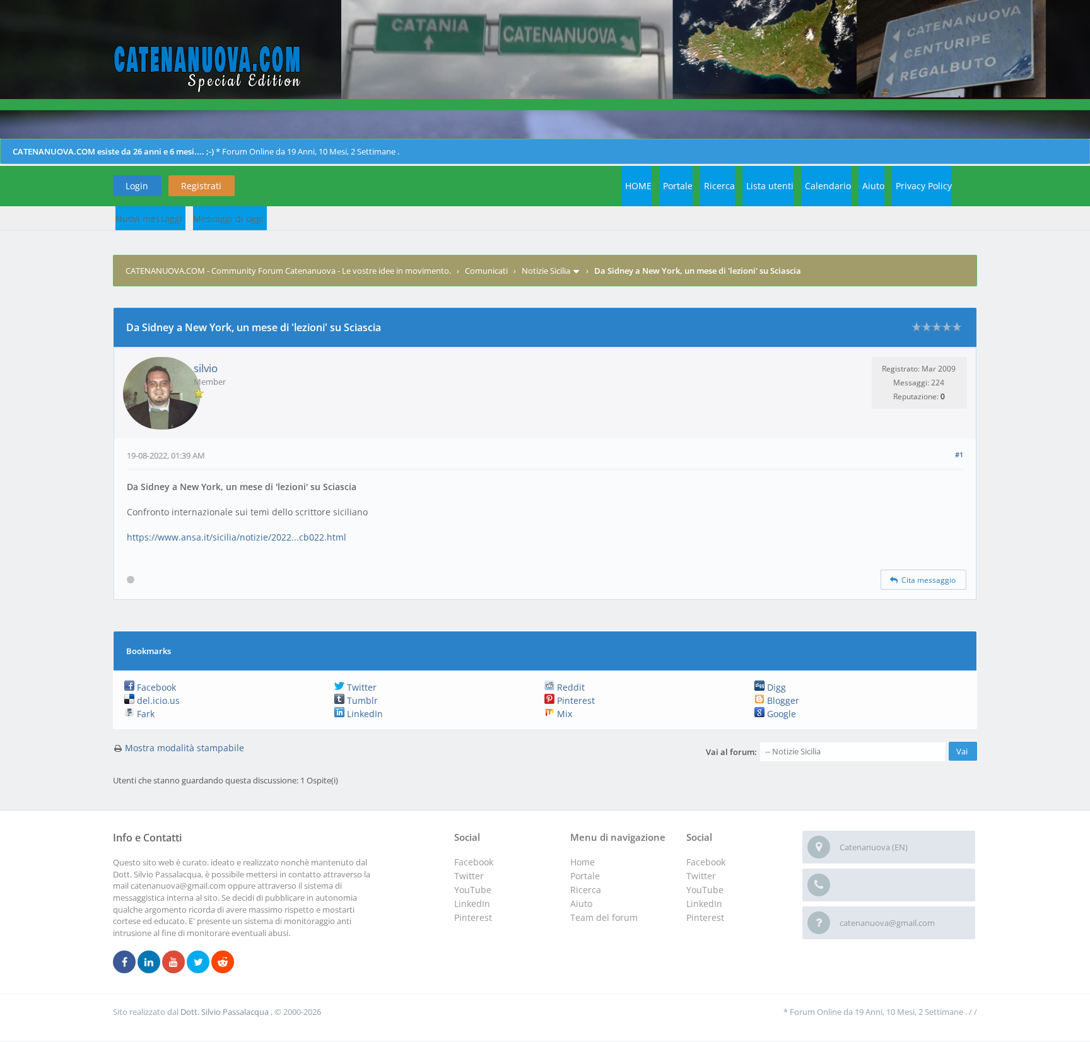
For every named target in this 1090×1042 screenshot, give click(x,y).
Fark (144, 714)
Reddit (569, 687)
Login (137, 186)
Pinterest (574, 700)
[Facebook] (124, 962)
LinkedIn (363, 714)
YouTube (705, 890)
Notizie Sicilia (546, 270)
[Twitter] (198, 962)
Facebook (155, 687)
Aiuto (873, 186)
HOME (638, 186)
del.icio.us (157, 700)
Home (582, 862)
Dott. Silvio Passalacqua (225, 1011)
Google (780, 714)
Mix (563, 714)
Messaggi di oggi (228, 219)
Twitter (360, 687)
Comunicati (486, 270)
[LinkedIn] (149, 962)
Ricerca (719, 186)
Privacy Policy (924, 186)
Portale (678, 186)
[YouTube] (173, 962)
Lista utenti (770, 186)
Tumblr (361, 700)
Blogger (782, 700)
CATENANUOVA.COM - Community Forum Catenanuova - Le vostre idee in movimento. (288, 270)
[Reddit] (222, 962)
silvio (206, 368)
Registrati (201, 186)
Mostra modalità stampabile (184, 748)
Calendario (828, 186)
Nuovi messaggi (148, 219)
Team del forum (604, 917)
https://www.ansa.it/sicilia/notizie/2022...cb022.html (236, 537)
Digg (775, 687)
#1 (959, 454)
